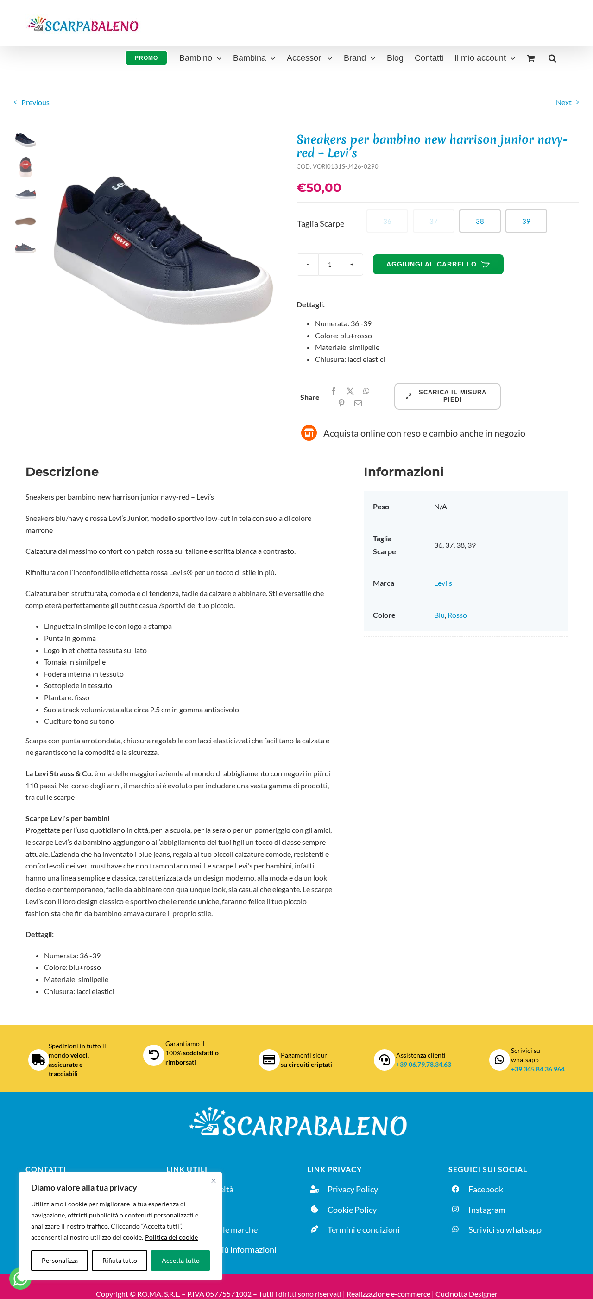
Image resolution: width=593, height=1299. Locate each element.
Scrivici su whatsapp (505, 1229)
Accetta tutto (181, 1260)
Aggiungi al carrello (431, 264)
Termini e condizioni (364, 1229)
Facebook (485, 1189)
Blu (439, 614)
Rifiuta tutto (119, 1260)
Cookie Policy (352, 1209)
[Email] (358, 403)
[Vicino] (213, 1181)
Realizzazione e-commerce (388, 1293)
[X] (350, 391)
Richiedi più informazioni (231, 1249)
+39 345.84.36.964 (538, 1069)
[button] (552, 57)
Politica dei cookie (171, 1237)
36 (387, 221)
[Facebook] (333, 391)
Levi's (443, 582)
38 (480, 221)
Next (564, 102)
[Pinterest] (341, 403)
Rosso (457, 614)
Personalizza (60, 1260)
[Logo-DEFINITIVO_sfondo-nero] (296, 1106)
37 (433, 221)
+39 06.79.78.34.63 (423, 1064)
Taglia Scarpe (320, 223)
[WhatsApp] (366, 391)
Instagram (486, 1209)
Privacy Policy (353, 1189)
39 (526, 221)
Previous (35, 102)
